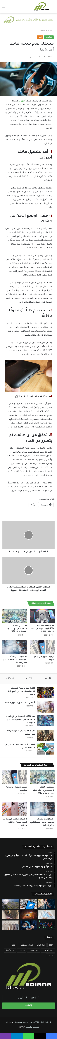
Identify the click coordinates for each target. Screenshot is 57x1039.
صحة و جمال (33, 950)
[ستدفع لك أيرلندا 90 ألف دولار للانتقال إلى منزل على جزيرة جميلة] (10, 904)
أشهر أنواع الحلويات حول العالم (20, 703)
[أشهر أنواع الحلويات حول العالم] (45, 707)
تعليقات (10, 678)
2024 (51, 945)
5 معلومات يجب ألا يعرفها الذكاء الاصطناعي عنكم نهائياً (15, 660)
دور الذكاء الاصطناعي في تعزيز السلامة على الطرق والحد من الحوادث (20, 719)
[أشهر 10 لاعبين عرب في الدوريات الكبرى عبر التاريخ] (46, 925)
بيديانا (11, 1022)
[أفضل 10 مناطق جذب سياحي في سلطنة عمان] (45, 749)
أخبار (40, 37)
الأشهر (48, 678)
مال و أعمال (9, 950)
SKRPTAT (21, 1027)
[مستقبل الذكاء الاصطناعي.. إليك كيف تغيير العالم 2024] (14, 616)
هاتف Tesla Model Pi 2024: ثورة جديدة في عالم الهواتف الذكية (43, 629)
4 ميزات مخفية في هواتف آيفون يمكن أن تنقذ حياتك (15, 822)
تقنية (14, 945)
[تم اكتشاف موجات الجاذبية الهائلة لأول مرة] (28, 914)
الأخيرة (29, 678)
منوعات (50, 956)
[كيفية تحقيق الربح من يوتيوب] (42, 647)
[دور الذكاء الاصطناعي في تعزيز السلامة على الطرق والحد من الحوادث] (45, 720)
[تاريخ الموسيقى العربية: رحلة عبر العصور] (45, 735)
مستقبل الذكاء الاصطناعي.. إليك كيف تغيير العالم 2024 (16, 629)
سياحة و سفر (48, 950)
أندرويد (22, 101)
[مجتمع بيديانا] (41, 6)
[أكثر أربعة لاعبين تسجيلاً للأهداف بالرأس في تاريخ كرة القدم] (45, 692)
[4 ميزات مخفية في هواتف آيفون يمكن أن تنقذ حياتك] (14, 809)
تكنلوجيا (40, 31)
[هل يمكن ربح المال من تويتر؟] (28, 904)
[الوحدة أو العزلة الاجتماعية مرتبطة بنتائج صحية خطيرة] (46, 904)
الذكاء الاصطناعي (26, 945)
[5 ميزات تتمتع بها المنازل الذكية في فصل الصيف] (28, 925)
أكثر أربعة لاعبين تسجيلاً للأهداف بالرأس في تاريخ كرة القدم (21, 691)
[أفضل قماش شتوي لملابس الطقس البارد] (10, 925)
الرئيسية (48, 31)
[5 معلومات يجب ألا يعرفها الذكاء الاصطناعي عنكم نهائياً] (14, 647)
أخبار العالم (41, 945)
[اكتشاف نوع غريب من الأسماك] (10, 914)
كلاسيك (22, 950)
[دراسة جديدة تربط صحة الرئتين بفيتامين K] (46, 914)
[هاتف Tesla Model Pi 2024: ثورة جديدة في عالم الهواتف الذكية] (42, 616)
